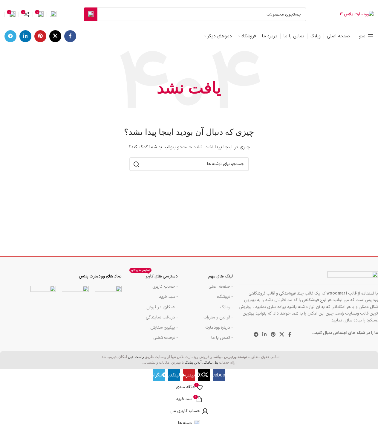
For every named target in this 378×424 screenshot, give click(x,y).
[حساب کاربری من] (53, 14)
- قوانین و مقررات (218, 317)
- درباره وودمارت (219, 327)
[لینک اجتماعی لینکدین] (25, 36)
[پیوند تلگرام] (10, 36)
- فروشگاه (225, 297)
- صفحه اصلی (221, 286)
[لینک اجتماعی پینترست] (40, 36)
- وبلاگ (226, 307)
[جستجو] (90, 14)
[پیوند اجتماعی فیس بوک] (70, 36)
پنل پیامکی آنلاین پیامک (201, 362)
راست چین (136, 357)
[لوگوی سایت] (357, 14)
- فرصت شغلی (165, 338)
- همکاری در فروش (162, 307)
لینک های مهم (220, 276)
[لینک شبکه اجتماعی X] (55, 36)
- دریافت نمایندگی (162, 317)
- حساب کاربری (165, 286)
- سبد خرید (168, 297)
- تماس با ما (222, 338)
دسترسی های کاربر (154, 276)
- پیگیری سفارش (164, 327)
